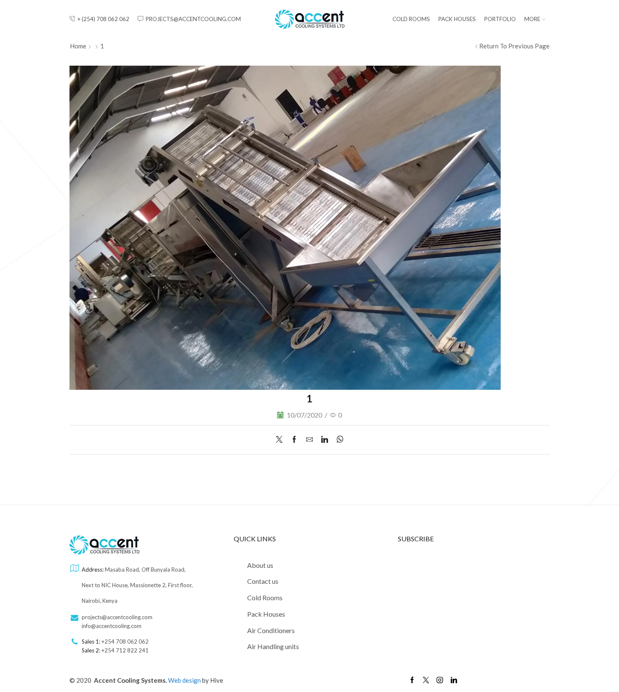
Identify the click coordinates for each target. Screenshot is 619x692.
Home (78, 46)
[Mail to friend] (309, 439)
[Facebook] (294, 439)
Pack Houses (457, 19)
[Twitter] (281, 439)
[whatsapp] (338, 439)
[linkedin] (324, 439)
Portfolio (500, 19)
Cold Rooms (411, 19)
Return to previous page (514, 46)
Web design (185, 680)
